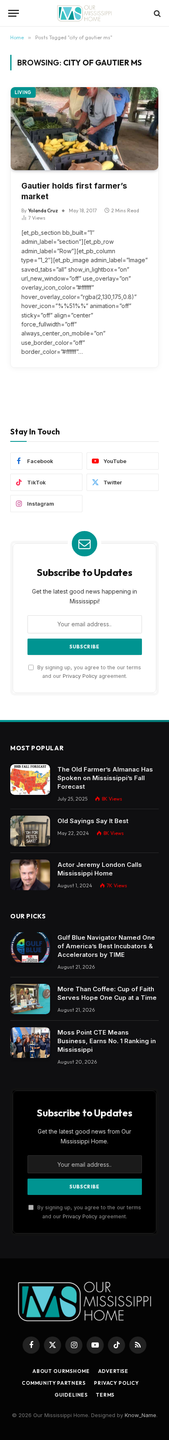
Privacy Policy (80, 676)
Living (23, 92)
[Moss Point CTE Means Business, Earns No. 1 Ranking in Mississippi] (30, 1042)
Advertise (113, 1371)
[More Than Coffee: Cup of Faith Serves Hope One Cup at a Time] (30, 999)
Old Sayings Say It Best (92, 821)
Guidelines (71, 1395)
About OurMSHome (61, 1371)
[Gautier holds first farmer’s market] (84, 128)
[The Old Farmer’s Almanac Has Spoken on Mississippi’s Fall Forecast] (30, 779)
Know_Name (140, 1415)
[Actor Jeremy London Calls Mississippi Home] (30, 875)
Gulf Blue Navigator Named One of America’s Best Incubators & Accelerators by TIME (106, 946)
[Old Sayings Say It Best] (30, 831)
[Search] (156, 13)
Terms (105, 1395)
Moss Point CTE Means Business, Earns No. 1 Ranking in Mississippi (106, 1040)
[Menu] (13, 13)
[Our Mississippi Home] (84, 13)
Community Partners (54, 1383)
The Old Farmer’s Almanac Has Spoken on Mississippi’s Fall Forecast (105, 777)
